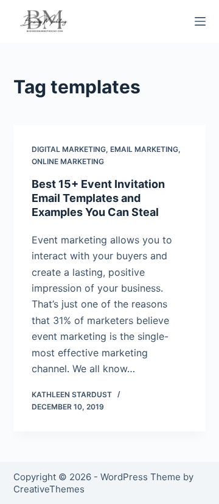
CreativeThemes (49, 489)
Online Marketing (68, 161)
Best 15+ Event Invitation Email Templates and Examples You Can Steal (98, 198)
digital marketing (69, 149)
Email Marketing (144, 149)
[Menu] (200, 21)
